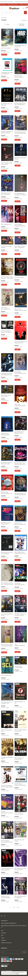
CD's (2, 935)
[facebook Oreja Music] (4, 916)
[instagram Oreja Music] (1, 916)
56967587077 (4, 920)
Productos (3, 933)
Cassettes (3, 940)
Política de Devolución (6, 942)
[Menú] (1, 8)
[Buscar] (25, 12)
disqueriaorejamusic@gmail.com (8, 923)
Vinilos (2, 937)
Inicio (2, 17)
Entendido (17, 973)
